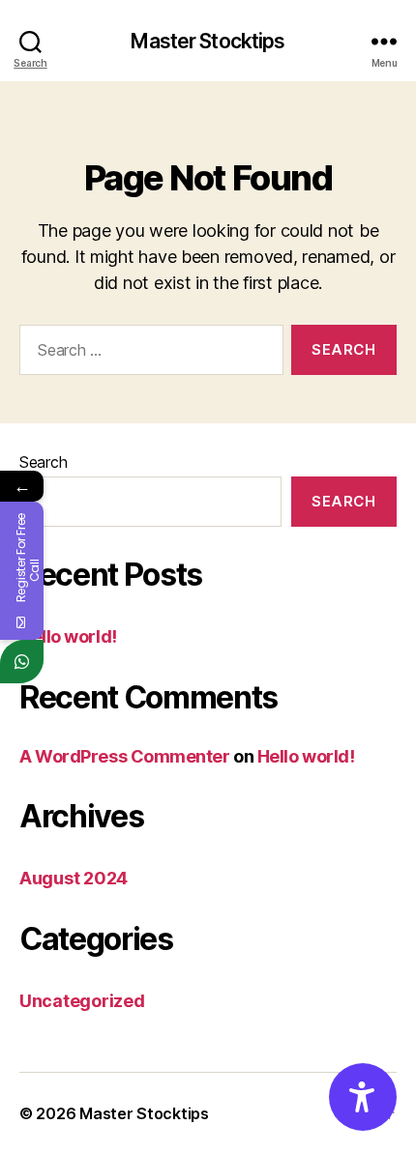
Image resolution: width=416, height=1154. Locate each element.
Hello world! (68, 636)
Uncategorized (82, 1001)
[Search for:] (147, 354)
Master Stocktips (207, 41)
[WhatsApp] (22, 661)
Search (43, 462)
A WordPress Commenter (124, 756)
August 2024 (73, 878)
